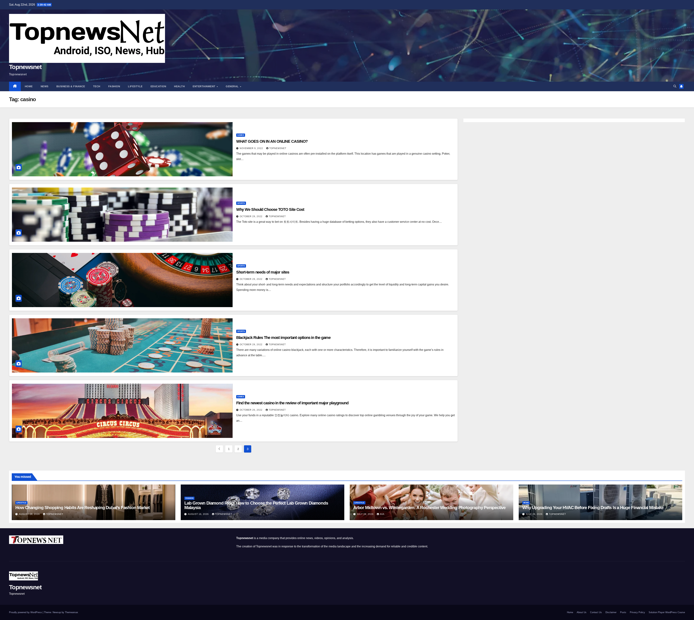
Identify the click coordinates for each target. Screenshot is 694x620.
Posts (623, 612)
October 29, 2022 (251, 216)
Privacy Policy (637, 612)
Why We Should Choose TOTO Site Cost (270, 209)
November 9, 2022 (252, 148)
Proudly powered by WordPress (26, 612)
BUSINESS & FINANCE (70, 86)
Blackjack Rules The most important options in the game (283, 337)
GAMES (240, 135)
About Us (581, 612)
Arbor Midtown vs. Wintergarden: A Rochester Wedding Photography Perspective (429, 507)
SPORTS (241, 203)
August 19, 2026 (29, 514)
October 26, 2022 (251, 410)
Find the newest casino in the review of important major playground (292, 403)
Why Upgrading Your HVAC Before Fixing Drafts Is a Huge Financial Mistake (592, 507)
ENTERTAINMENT (204, 86)
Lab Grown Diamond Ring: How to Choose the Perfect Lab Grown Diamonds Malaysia (256, 505)
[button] (674, 86)
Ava (382, 514)
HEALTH (179, 86)
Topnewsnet (25, 66)
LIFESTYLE (135, 86)
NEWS (44, 86)
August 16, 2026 (198, 514)
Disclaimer (610, 612)
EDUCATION (158, 86)
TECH (96, 86)
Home (29, 86)
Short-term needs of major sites (262, 272)
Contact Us (596, 612)
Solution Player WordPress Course (667, 612)
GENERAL (232, 86)
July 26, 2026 (365, 514)
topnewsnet (277, 148)
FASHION (114, 86)
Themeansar (71, 612)
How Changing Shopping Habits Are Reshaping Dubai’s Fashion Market (82, 507)
